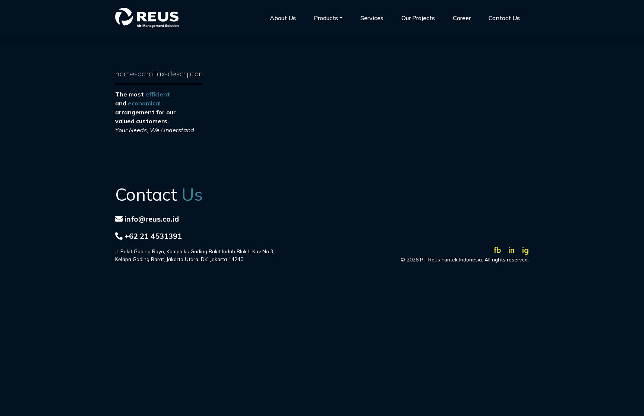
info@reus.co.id (151, 218)
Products (326, 18)
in (511, 250)
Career (462, 18)
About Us (283, 18)
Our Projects (418, 18)
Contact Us (504, 18)
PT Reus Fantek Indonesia (451, 259)
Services (371, 18)
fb (497, 250)
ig (525, 250)
